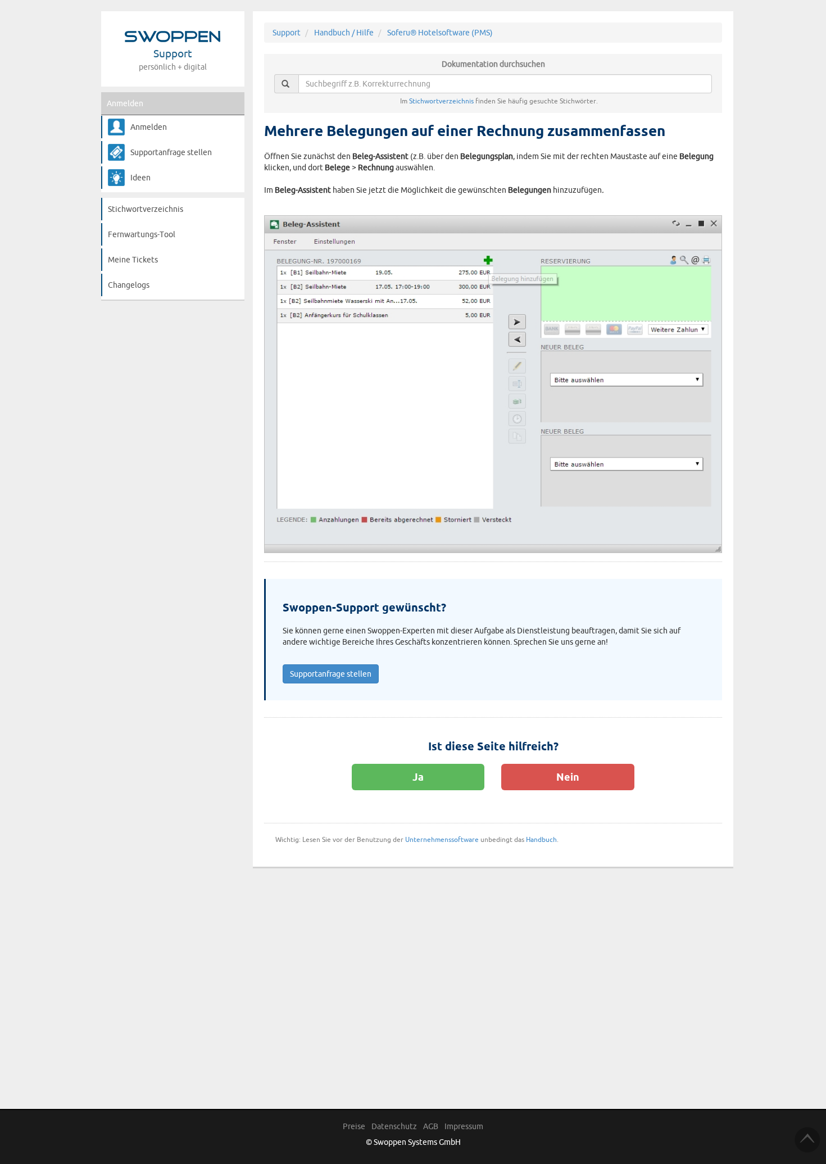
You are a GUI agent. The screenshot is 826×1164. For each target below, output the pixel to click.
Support (287, 32)
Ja (418, 776)
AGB (430, 1126)
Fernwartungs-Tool (141, 234)
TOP (807, 1140)
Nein (567, 776)
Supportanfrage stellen (171, 152)
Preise (354, 1126)
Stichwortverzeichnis (145, 209)
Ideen (140, 177)
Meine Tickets (133, 259)
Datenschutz (394, 1126)
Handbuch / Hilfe (344, 32)
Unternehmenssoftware (442, 839)
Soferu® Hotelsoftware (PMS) (440, 32)
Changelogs (128, 284)
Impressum (463, 1126)
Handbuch (541, 839)
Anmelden (125, 103)
